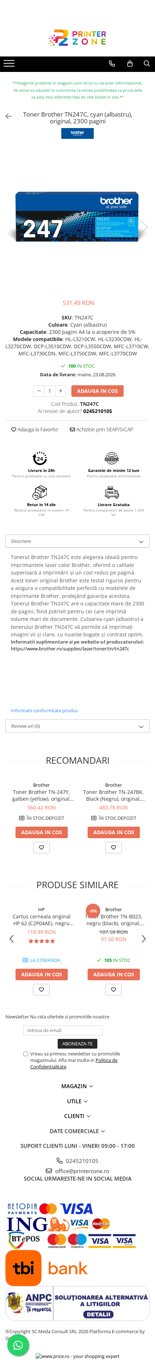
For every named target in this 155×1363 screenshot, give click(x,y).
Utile (75, 1101)
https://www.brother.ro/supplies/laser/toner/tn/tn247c (70, 648)
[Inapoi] (5, 116)
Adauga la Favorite (37, 429)
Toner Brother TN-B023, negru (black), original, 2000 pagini (113, 920)
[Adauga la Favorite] (41, 847)
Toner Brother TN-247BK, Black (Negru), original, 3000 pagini (113, 795)
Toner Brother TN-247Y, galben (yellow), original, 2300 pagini (41, 795)
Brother (41, 785)
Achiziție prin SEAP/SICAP (104, 429)
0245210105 (81, 1160)
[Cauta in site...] (147, 63)
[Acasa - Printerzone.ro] (77, 38)
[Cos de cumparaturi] (130, 63)
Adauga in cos (97, 390)
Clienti (75, 1115)
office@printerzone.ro (81, 1171)
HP (41, 909)
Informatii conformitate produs (44, 710)
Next (144, 227)
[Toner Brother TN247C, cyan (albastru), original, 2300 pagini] (77, 220)
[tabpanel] (77, 220)
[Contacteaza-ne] (112, 63)
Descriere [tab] (21, 541)
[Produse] (10, 65)
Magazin (74, 1086)
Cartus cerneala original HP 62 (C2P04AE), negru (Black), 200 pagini (42, 920)
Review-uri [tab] (25, 726)
